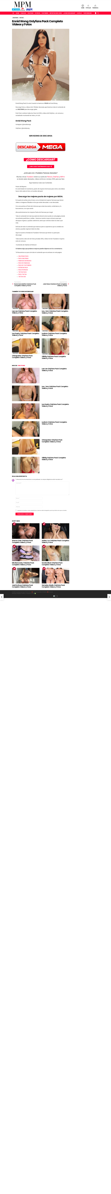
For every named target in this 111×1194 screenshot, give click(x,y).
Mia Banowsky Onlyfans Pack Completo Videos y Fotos (23, 564)
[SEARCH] (98, 13)
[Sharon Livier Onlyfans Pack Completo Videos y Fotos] (25, 531)
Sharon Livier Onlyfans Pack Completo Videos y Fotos (22, 541)
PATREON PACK (23, 267)
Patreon (37, 13)
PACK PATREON (23, 270)
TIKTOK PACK (22, 272)
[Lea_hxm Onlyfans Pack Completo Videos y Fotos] (25, 393)
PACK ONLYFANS (23, 258)
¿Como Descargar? (69, 13)
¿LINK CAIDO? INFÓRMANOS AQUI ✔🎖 (40, 166)
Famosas (23, 13)
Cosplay (79, 13)
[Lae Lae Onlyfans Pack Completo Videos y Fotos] (25, 375)
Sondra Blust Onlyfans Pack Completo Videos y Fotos (52, 564)
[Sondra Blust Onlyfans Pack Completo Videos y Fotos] (55, 553)
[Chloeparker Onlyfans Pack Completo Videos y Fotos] (25, 346)
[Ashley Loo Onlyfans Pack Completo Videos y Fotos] (55, 531)
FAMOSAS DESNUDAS (24, 261)
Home (82, 7)
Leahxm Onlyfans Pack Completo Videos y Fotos (54, 334)
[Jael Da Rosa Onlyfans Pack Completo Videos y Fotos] (25, 575)
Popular (88, 7)
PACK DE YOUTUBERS (24, 265)
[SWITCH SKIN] (95, 13)
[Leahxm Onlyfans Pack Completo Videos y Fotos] (55, 324)
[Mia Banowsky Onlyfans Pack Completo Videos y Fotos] (25, 553)
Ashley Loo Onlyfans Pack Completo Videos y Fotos (55, 541)
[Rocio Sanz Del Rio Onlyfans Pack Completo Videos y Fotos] (2, 597)
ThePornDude (87, 13)
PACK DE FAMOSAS (24, 263)
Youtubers (45, 13)
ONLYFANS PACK (23, 256)
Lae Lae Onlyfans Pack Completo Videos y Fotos (24, 312)
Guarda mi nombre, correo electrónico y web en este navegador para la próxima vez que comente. (42, 510)
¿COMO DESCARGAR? (40, 159)
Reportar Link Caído (56, 13)
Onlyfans (30, 13)
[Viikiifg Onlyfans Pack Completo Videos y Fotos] (55, 346)
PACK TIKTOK (22, 274)
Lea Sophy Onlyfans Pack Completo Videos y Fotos (25, 334)
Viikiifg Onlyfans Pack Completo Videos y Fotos (54, 357)
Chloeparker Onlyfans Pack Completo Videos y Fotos (22, 357)
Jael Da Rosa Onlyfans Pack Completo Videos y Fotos (22, 586)
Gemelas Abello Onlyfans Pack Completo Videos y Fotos (53, 586)
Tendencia (95, 7)
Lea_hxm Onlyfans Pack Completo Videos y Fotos (55, 312)
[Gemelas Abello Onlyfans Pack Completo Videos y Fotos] (55, 575)
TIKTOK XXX (22, 276)
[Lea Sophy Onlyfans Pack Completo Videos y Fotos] (25, 324)
